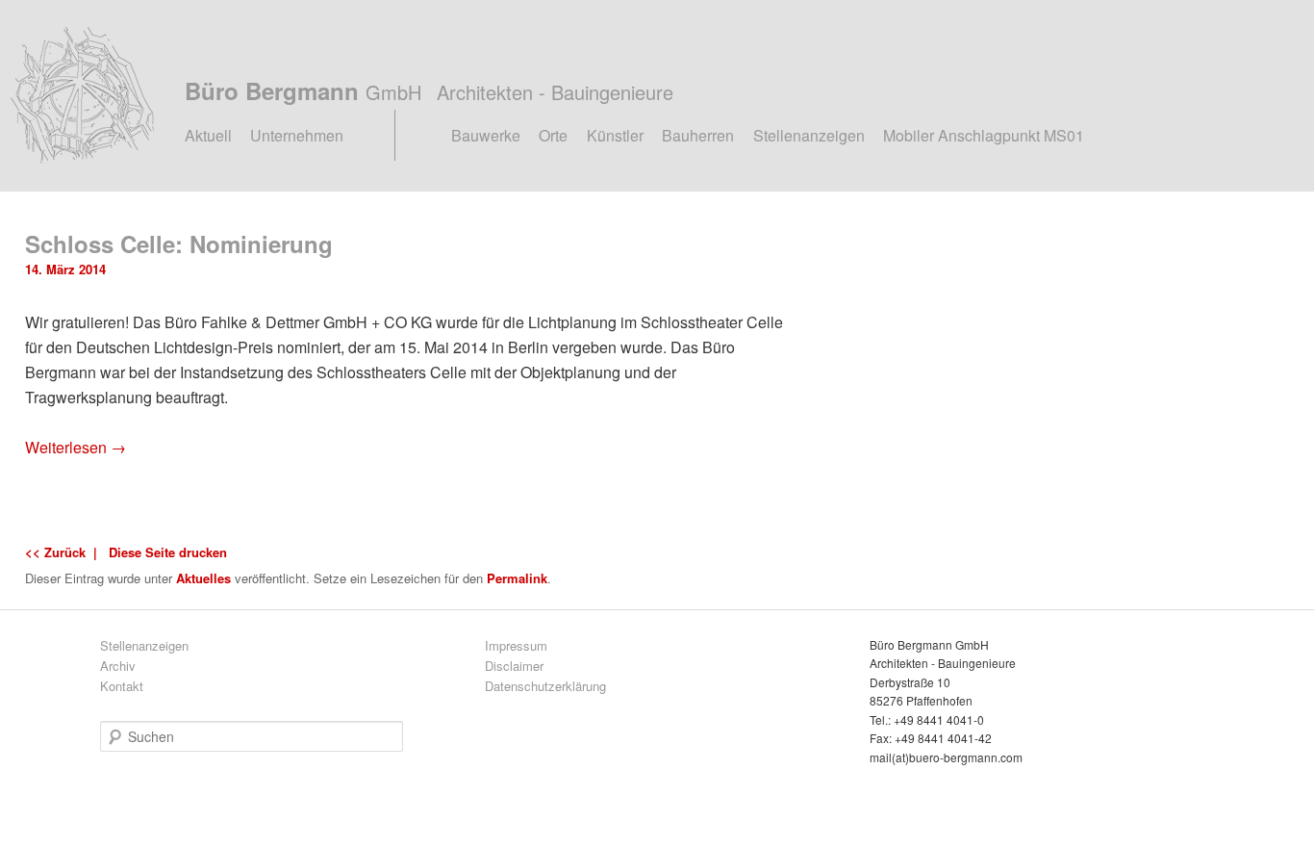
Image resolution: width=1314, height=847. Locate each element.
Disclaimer (514, 665)
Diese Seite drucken (168, 552)
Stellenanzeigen (809, 135)
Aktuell (208, 135)
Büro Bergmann (429, 90)
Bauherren (698, 135)
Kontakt (121, 686)
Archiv (118, 665)
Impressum (516, 645)
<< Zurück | (65, 552)
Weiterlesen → (75, 447)
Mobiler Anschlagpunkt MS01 (983, 135)
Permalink (517, 578)
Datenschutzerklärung (545, 686)
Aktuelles (203, 578)
